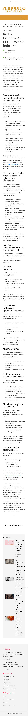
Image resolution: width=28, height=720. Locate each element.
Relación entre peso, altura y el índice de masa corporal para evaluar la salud (19, 604)
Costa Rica (6, 679)
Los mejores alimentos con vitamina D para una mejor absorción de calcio (19, 626)
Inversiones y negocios (9, 685)
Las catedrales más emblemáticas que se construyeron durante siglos (13, 665)
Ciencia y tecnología (8, 30)
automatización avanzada (14, 475)
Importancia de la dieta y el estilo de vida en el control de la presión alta (20, 549)
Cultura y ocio (6, 682)
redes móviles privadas (14, 164)
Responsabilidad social (9, 689)
